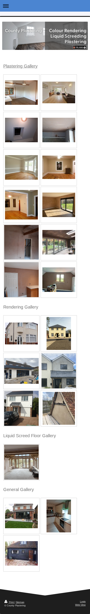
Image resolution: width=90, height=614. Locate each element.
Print (11, 602)
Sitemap (20, 602)
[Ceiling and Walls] (21, 279)
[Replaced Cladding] (21, 553)
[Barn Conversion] (21, 242)
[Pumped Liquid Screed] (21, 462)
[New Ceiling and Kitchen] (59, 516)
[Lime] (59, 408)
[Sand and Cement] (59, 370)
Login (83, 601)
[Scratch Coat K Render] (21, 333)
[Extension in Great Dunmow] (21, 516)
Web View (80, 604)
